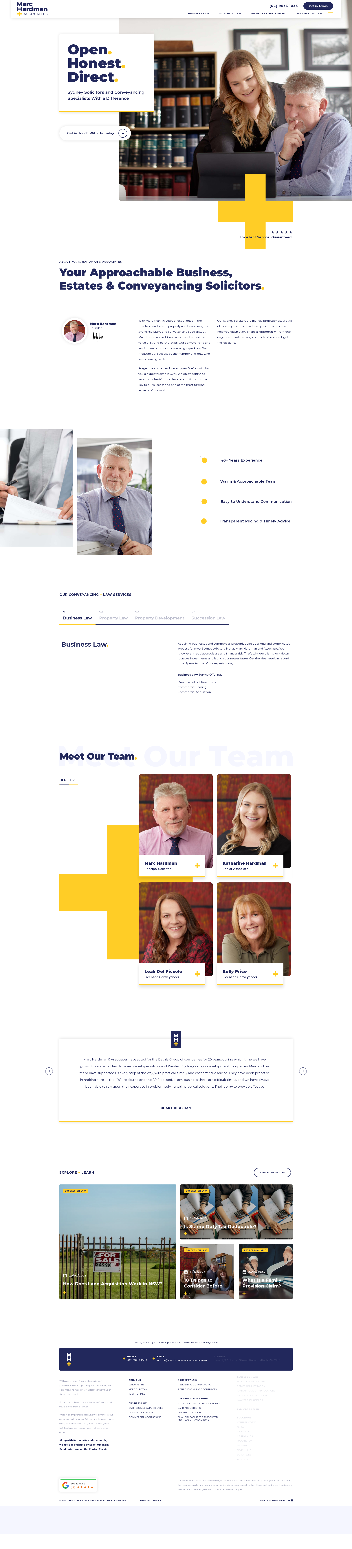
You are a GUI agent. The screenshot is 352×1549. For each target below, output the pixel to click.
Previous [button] (49, 1071)
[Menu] (330, 13)
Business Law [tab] (77, 618)
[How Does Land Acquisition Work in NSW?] (117, 1241)
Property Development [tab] (159, 618)
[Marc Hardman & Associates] (32, 15)
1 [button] (64, 780)
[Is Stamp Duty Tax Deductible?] (236, 1211)
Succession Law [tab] (208, 618)
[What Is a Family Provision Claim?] (266, 1271)
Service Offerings (200, 674)
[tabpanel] (176, 662)
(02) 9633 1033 (284, 6)
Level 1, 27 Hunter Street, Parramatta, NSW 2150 (250, 1360)
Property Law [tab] (113, 618)
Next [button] (303, 1071)
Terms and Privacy (149, 1500)
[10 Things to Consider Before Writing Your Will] (207, 1271)
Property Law (230, 13)
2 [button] (73, 780)
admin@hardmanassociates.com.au (182, 1360)
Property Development (268, 13)
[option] (176, 882)
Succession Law (309, 13)
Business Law (199, 13)
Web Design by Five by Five (275, 1500)
